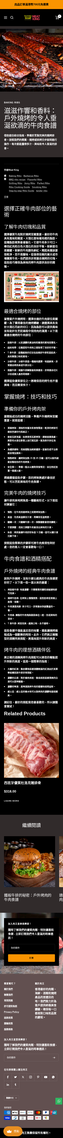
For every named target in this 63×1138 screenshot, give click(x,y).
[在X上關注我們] (23, 1077)
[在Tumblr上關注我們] (15, 1084)
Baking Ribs (12, 102)
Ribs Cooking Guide (19, 187)
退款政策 (8, 1017)
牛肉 (17, 234)
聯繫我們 (8, 994)
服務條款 (8, 1029)
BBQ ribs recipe (17, 179)
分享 (6, 197)
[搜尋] (11, 17)
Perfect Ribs (43, 183)
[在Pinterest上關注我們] (38, 1077)
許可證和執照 (10, 1006)
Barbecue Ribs (31, 176)
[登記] (54, 1058)
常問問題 (8, 1000)
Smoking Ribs (39, 187)
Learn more (11, 801)
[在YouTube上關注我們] (45, 1077)
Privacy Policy (11, 1012)
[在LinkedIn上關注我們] (8, 1084)
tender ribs (41, 191)
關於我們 (8, 989)
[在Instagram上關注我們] (30, 1077)
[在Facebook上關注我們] (8, 1077)
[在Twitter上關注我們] (15, 1077)
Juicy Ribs (29, 183)
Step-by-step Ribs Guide (21, 191)
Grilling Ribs (15, 183)
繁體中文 (10, 1098)
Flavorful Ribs (34, 179)
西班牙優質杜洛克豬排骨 (22, 783)
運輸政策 (8, 1023)
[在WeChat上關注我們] (53, 1077)
